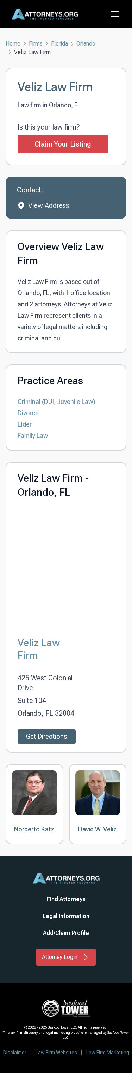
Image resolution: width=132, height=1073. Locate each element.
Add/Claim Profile (66, 933)
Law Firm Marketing (107, 1052)
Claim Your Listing (62, 144)
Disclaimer (14, 1052)
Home (13, 43)
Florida (59, 43)
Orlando (85, 43)
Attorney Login (59, 957)
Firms (36, 43)
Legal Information (66, 916)
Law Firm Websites (56, 1052)
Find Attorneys (66, 899)
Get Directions (46, 736)
